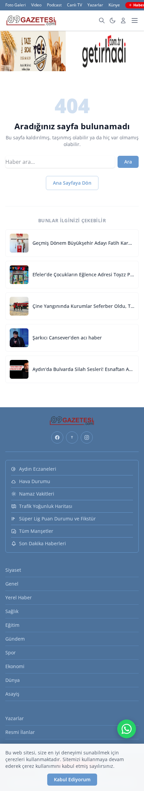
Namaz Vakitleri (36, 494)
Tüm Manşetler (36, 531)
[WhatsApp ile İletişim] (126, 728)
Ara (128, 161)
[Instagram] (87, 437)
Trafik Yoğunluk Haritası (45, 506)
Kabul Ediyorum (72, 779)
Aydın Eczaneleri (37, 469)
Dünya (12, 680)
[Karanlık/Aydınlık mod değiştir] (112, 20)
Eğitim (12, 625)
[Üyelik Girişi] (123, 20)
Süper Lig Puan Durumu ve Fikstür (57, 518)
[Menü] (135, 20)
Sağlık (11, 611)
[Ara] (101, 20)
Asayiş (12, 694)
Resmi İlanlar (20, 732)
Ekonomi (14, 666)
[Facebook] (57, 437)
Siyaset (13, 570)
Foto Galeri (15, 5)
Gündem (15, 639)
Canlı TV (74, 5)
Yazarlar (95, 5)
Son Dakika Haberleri (42, 543)
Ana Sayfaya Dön (72, 183)
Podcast (54, 5)
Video (36, 5)
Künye (114, 5)
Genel (11, 583)
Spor (10, 652)
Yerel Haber (18, 597)
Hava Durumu (34, 481)
